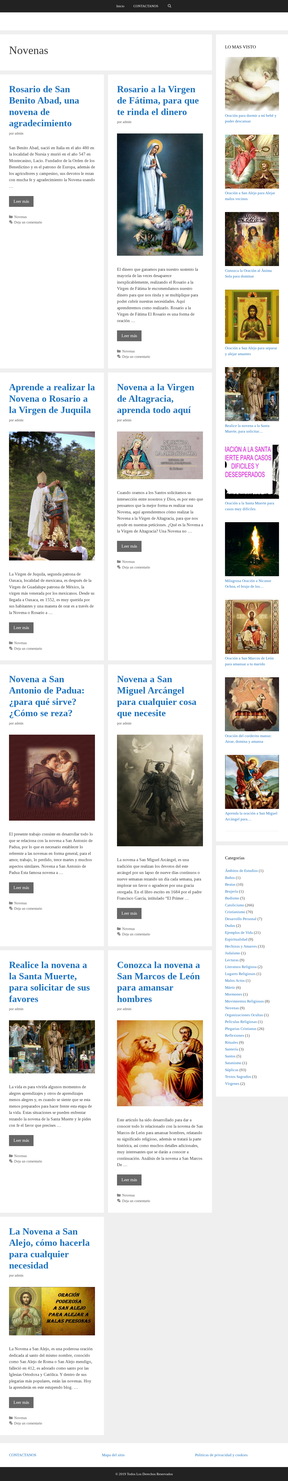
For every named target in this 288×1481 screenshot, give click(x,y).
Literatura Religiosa (241, 967)
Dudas (230, 925)
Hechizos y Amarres (241, 946)
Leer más (24, 203)
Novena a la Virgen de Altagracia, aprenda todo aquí (155, 398)
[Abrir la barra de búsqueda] (169, 6)
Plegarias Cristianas (240, 1029)
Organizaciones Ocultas (244, 1015)
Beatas (230, 884)
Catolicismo (234, 905)
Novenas (20, 217)
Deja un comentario (28, 222)
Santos (230, 1056)
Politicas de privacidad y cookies (221, 1455)
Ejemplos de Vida (239, 932)
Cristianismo (235, 912)
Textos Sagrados (238, 1077)
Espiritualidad (236, 939)
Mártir (230, 987)
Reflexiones (234, 1035)
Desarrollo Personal (240, 919)
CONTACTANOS (145, 6)
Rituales (231, 1042)
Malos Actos (235, 980)
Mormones (233, 994)
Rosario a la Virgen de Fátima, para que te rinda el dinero (158, 100)
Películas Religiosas (241, 1022)
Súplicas (231, 1070)
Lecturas (232, 960)
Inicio (120, 6)
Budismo (232, 898)
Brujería (231, 891)
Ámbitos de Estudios (241, 871)
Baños (230, 878)
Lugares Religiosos (240, 974)
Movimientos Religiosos (244, 1001)
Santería (231, 1049)
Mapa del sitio (113, 1455)
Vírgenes (232, 1083)
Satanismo (233, 1063)
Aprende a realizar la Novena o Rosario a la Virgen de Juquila (52, 398)
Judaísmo (232, 953)
